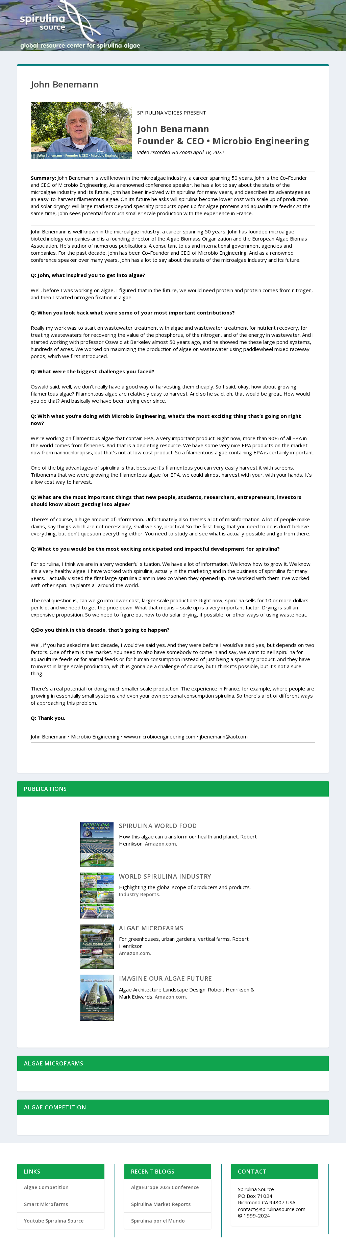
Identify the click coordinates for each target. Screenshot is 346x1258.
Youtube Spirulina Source (53, 1220)
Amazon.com (160, 843)
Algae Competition (46, 1187)
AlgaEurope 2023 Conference (165, 1187)
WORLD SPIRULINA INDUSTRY (165, 876)
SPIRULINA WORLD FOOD (158, 826)
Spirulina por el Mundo (158, 1220)
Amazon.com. (135, 953)
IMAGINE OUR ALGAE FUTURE (165, 978)
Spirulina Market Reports (161, 1204)
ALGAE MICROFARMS (151, 928)
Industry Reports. (139, 894)
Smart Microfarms (46, 1204)
